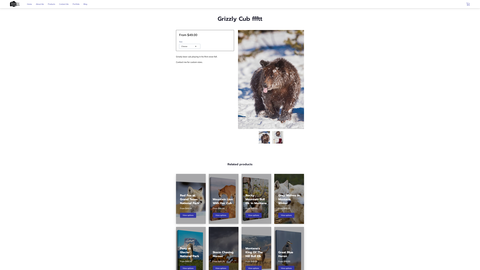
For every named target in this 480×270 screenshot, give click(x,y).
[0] (468, 4)
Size (180, 42)
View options (188, 215)
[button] (189, 46)
